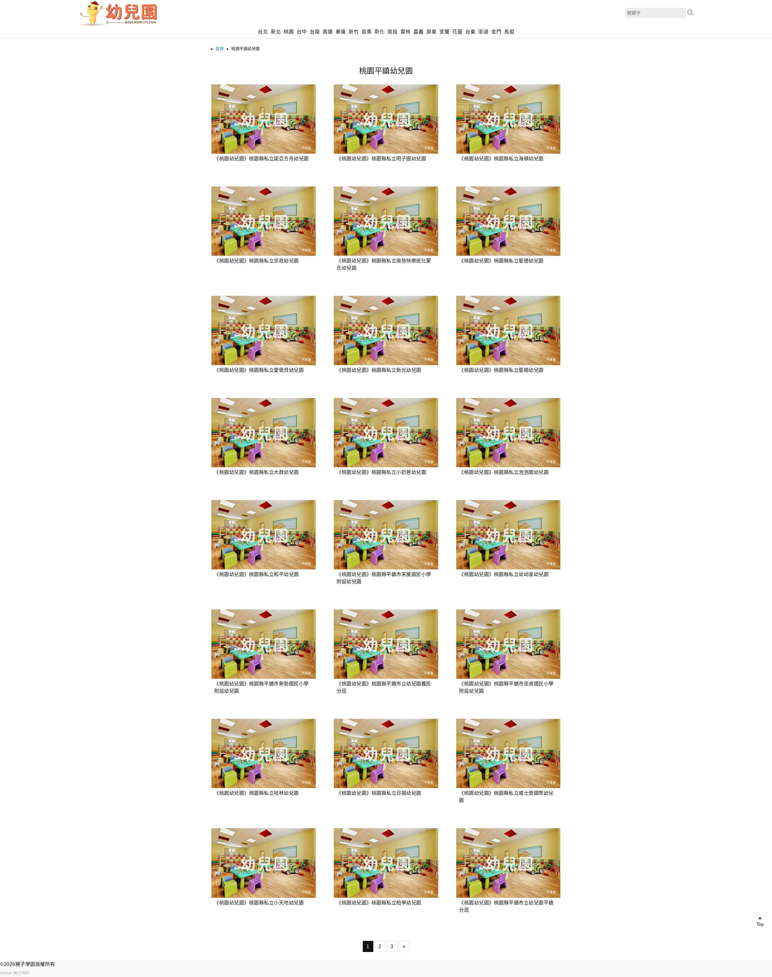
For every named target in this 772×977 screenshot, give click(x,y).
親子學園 (25, 964)
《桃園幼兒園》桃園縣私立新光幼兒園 (379, 370)
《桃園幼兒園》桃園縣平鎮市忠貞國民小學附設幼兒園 (506, 687)
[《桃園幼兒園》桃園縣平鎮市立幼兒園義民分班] (386, 644)
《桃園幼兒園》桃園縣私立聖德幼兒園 (501, 260)
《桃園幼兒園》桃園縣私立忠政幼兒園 (256, 260)
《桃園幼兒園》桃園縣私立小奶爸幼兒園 (381, 472)
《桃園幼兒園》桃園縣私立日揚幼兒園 (379, 793)
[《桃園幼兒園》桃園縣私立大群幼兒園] (263, 432)
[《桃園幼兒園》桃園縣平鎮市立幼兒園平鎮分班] (508, 862)
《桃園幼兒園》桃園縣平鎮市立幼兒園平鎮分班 (506, 906)
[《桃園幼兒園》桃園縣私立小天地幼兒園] (263, 862)
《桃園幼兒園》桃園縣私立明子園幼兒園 (381, 158)
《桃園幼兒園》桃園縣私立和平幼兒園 (256, 574)
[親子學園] (119, 24)
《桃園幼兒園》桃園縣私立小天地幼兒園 (259, 902)
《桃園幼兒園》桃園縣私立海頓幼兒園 (501, 158)
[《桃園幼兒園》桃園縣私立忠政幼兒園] (263, 221)
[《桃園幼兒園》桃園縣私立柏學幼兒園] (386, 862)
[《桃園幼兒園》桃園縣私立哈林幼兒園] (263, 753)
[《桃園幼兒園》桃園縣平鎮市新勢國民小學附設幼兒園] (263, 644)
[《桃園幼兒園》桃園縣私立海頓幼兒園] (508, 119)
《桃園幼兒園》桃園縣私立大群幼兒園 (256, 472)
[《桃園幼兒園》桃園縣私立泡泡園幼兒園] (508, 432)
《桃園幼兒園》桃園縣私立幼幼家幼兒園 (504, 574)
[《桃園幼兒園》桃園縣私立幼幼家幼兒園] (508, 534)
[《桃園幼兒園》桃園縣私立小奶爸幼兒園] (386, 432)
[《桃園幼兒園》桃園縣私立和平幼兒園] (263, 534)
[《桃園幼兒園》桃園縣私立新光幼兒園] (386, 330)
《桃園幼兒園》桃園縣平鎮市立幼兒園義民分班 (384, 687)
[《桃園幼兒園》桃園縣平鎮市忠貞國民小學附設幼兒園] (508, 644)
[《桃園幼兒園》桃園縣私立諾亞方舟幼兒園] (263, 119)
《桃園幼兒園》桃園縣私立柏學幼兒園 (379, 902)
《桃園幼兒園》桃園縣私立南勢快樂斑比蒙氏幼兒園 (384, 264)
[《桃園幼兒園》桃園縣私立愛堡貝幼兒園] (263, 330)
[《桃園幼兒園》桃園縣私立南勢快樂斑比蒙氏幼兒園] (386, 221)
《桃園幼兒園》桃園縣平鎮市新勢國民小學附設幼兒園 (261, 687)
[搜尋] (690, 12)
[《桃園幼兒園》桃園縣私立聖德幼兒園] (508, 221)
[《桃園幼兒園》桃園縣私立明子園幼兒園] (386, 119)
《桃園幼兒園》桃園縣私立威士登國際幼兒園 (506, 797)
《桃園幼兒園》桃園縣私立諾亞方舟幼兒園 (261, 158)
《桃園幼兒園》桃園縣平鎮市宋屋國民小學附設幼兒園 (384, 578)
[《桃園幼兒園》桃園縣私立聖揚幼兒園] (508, 330)
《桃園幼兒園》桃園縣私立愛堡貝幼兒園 (259, 370)
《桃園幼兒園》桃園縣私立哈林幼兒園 (256, 793)
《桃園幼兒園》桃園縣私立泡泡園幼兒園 (504, 472)
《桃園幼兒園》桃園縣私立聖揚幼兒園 (501, 370)
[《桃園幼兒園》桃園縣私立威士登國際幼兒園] (508, 753)
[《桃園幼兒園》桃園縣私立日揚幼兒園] (386, 753)
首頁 (220, 48)
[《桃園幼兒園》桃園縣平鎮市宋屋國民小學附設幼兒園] (386, 534)
